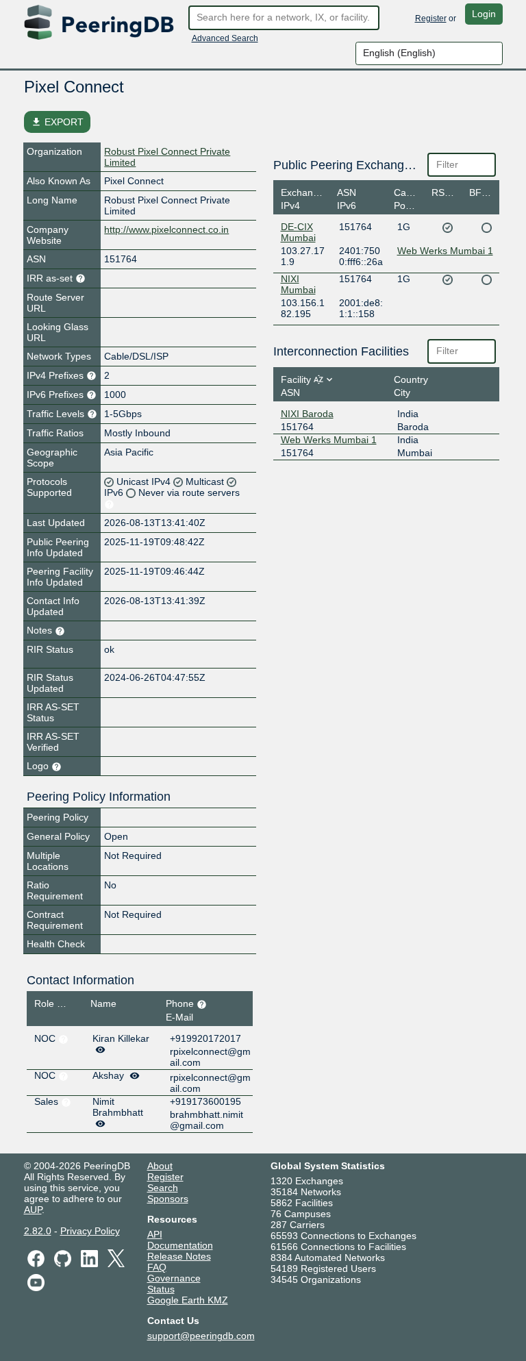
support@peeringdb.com (201, 1335)
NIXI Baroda (307, 413)
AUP (33, 1209)
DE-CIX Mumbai (298, 232)
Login (484, 13)
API (154, 1234)
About (160, 1165)
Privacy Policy (90, 1230)
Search (162, 1187)
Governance (174, 1278)
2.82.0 (37, 1230)
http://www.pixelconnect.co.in (166, 229)
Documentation (180, 1245)
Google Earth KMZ (187, 1300)
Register (431, 18)
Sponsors (167, 1198)
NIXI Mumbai (298, 284)
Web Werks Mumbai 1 (445, 250)
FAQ (156, 1267)
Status (161, 1289)
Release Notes (179, 1256)
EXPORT (57, 121)
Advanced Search (225, 38)
